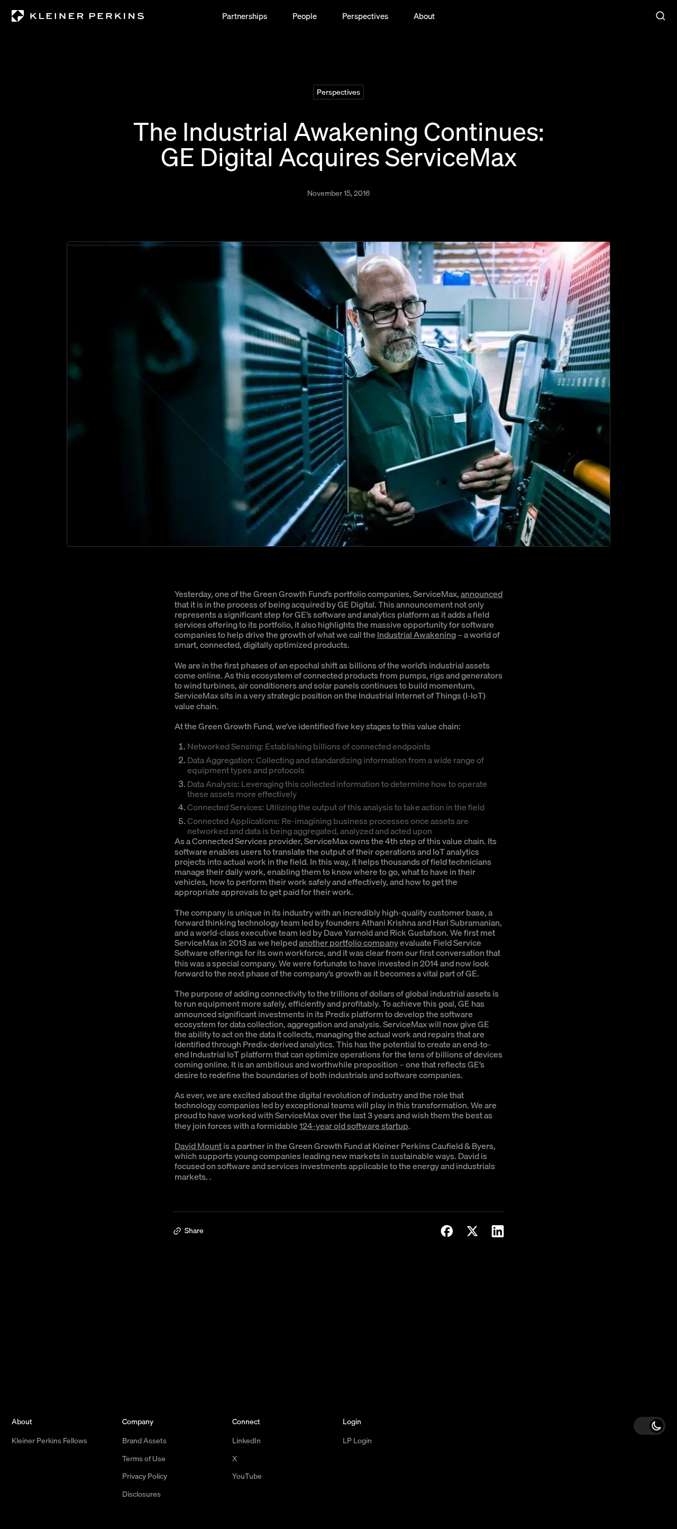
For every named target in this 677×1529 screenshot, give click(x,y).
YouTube (247, 1476)
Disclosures (141, 1494)
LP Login (357, 1440)
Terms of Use (144, 1458)
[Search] (660, 16)
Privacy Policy (144, 1476)
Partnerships (244, 16)
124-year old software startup (353, 1126)
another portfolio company (348, 942)
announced (481, 594)
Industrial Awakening (416, 634)
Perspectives (365, 16)
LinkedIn (246, 1440)
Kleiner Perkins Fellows (49, 1440)
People (304, 16)
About (424, 16)
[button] (649, 1425)
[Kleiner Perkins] (78, 16)
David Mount (198, 1146)
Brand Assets (144, 1440)
